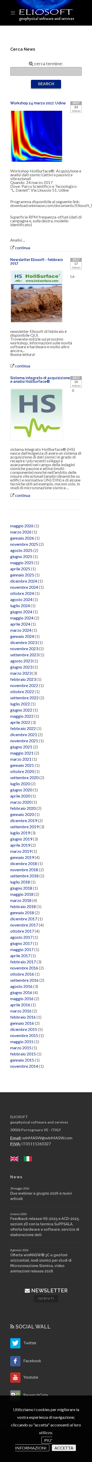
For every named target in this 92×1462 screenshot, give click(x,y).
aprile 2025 (20, 568)
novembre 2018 (24, 869)
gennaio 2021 (22, 765)
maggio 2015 (21, 1041)
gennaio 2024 (22, 636)
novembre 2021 (24, 740)
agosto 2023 (21, 660)
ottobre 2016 (22, 974)
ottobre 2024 (22, 593)
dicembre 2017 (23, 918)
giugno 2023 (21, 666)
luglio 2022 (20, 703)
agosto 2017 (21, 937)
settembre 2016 (24, 980)
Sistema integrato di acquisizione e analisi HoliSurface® (40, 380)
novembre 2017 (24, 924)
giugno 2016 (21, 992)
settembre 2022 (24, 697)
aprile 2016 (20, 1004)
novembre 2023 (24, 648)
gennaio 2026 (22, 538)
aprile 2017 (20, 955)
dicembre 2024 (23, 581)
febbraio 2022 (23, 728)
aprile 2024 (20, 623)
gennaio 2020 (22, 814)
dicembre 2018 (23, 863)
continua (22, 247)
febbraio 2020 (23, 808)
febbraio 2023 (23, 679)
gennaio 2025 (22, 574)
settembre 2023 (24, 654)
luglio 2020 (20, 783)
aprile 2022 (20, 722)
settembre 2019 (24, 826)
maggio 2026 (21, 525)
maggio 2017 (21, 949)
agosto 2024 (21, 599)
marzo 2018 (20, 900)
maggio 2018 (21, 894)
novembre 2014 (24, 1066)
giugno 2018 (21, 888)
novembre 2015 (24, 1035)
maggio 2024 (21, 617)
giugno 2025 (21, 556)
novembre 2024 (24, 587)
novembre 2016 (24, 967)
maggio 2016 (21, 998)
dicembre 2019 (23, 820)
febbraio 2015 (23, 1053)
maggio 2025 (21, 562)
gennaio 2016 (22, 1023)
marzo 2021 (20, 759)
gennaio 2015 (22, 1059)
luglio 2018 (20, 881)
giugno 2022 (21, 709)
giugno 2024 (21, 611)
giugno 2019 (21, 838)
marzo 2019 (20, 851)
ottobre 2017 (22, 931)
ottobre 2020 (22, 771)
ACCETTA (63, 1447)
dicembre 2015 (23, 1029)
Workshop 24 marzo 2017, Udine (38, 103)
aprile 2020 (20, 795)
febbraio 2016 (23, 1016)
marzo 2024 (20, 630)
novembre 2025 (24, 544)
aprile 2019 (20, 845)
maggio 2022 (21, 716)
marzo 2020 (20, 802)
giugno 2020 (21, 789)
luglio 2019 (20, 832)
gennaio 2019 (22, 857)
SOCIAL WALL (32, 1327)
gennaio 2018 (22, 912)
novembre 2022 (24, 685)
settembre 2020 (24, 777)
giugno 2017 (21, 943)
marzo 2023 (20, 673)
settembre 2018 (24, 875)
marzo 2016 (20, 1010)
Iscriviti (46, 1298)
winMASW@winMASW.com (47, 1137)
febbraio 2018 (23, 906)
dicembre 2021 (23, 734)
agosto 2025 (21, 550)
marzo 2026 (20, 531)
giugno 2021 (21, 746)
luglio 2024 (20, 605)
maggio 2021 (21, 752)
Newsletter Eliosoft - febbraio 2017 (36, 261)
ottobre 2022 (22, 691)
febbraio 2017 (23, 961)
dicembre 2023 (23, 642)
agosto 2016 (21, 986)
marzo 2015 (20, 1047)
